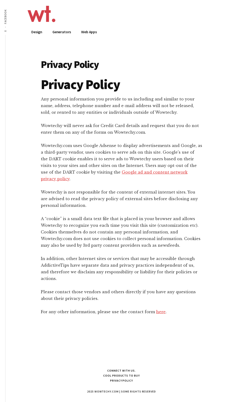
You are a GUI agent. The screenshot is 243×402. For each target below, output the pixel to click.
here (161, 311)
